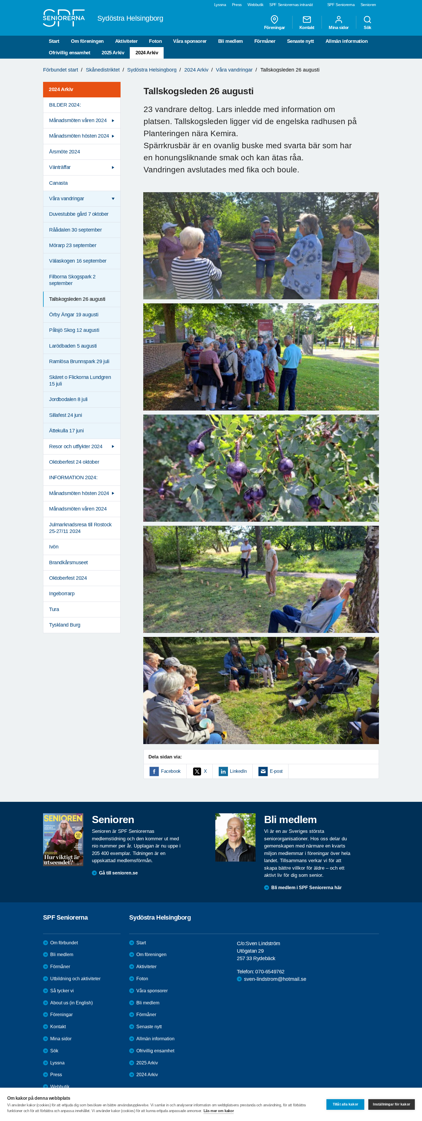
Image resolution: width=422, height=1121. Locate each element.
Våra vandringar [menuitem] (66, 198)
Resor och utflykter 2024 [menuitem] (75, 446)
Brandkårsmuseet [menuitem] (68, 562)
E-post (276, 771)
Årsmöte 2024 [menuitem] (64, 152)
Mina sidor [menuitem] (339, 27)
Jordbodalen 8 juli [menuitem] (68, 399)
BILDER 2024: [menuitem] (65, 105)
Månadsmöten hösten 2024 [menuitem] (79, 136)
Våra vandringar (234, 69)
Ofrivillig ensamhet (69, 52)
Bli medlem (230, 41)
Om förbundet (64, 942)
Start (54, 41)
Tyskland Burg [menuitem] (64, 625)
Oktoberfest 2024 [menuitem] (68, 578)
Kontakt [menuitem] (306, 27)
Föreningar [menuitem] (274, 27)
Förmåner (265, 41)
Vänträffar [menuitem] (60, 167)
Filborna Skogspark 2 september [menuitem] (72, 280)
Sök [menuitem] (367, 27)
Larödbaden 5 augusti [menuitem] (73, 346)
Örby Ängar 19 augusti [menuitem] (73, 314)
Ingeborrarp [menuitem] (62, 593)
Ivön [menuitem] (53, 547)
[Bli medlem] (235, 837)
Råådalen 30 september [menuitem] (75, 230)
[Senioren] (63, 839)
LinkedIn (238, 771)
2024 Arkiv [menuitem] (61, 89)
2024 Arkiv (146, 52)
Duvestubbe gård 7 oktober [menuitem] (79, 214)
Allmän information (347, 41)
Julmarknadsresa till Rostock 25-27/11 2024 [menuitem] (80, 528)
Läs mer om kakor (219, 1111)
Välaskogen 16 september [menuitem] (78, 261)
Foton (155, 41)
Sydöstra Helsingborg (152, 69)
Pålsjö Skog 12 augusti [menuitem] (74, 330)
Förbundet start (60, 69)
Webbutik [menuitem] (255, 4)
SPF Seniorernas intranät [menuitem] (291, 4)
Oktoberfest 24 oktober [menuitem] (74, 462)
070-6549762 (269, 971)
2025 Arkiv (113, 52)
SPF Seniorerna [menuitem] (341, 4)
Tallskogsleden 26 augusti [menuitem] (77, 299)
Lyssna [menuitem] (220, 4)
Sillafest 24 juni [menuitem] (65, 415)
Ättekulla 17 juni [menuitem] (66, 431)
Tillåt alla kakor (345, 1104)
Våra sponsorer (189, 41)
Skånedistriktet (103, 69)
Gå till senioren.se (118, 872)
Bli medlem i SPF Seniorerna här (306, 887)
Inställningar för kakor (391, 1104)
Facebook (171, 771)
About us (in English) (71, 1002)
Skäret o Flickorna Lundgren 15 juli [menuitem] (80, 380)
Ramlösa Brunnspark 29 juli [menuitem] (79, 361)
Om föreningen (87, 41)
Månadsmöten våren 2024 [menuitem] (78, 120)
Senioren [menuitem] (368, 4)
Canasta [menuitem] (58, 183)
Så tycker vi (62, 990)
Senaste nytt (300, 41)
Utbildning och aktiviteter (75, 978)
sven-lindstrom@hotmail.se (275, 979)
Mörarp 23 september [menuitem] (72, 245)
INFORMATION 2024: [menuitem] (73, 477)
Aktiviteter (126, 41)
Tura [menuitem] (54, 609)
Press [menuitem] (237, 4)
